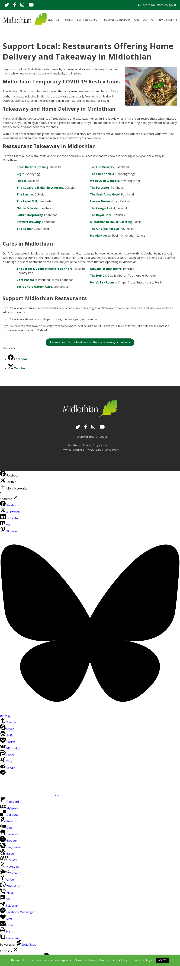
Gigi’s (20, 174)
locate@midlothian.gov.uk (159, 5)
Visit (59, 19)
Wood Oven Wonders (104, 181)
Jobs (136, 19)
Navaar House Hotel (104, 201)
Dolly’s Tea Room (102, 282)
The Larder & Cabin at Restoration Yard (44, 269)
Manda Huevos (100, 235)
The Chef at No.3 (102, 174)
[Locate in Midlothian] (25, 26)
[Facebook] (3, 475)
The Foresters (100, 188)
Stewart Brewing (29, 222)
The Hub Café (99, 276)
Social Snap (28, 945)
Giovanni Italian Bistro (106, 269)
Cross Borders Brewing (33, 167)
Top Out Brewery (102, 167)
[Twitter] (3, 482)
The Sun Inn (25, 194)
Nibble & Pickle (27, 208)
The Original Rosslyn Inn (107, 229)
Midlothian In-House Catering (111, 222)
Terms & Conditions (72, 450)
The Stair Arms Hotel (105, 194)
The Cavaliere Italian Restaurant (40, 188)
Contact (149, 19)
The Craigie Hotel (102, 208)
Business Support (89, 19)
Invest (69, 19)
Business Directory (117, 19)
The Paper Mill (27, 201)
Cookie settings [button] (143, 960)
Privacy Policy (93, 450)
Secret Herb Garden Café (34, 287)
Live (50, 19)
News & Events (167, 19)
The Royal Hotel (101, 215)
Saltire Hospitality (30, 215)
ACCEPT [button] (162, 960)
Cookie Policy (111, 450)
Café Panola (25, 280)
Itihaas (22, 181)
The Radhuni (25, 229)
